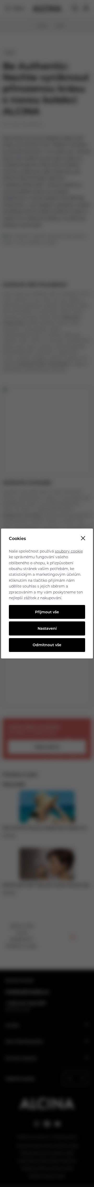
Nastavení (47, 628)
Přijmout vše (47, 611)
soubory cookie (69, 551)
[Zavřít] (83, 538)
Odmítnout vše (47, 644)
